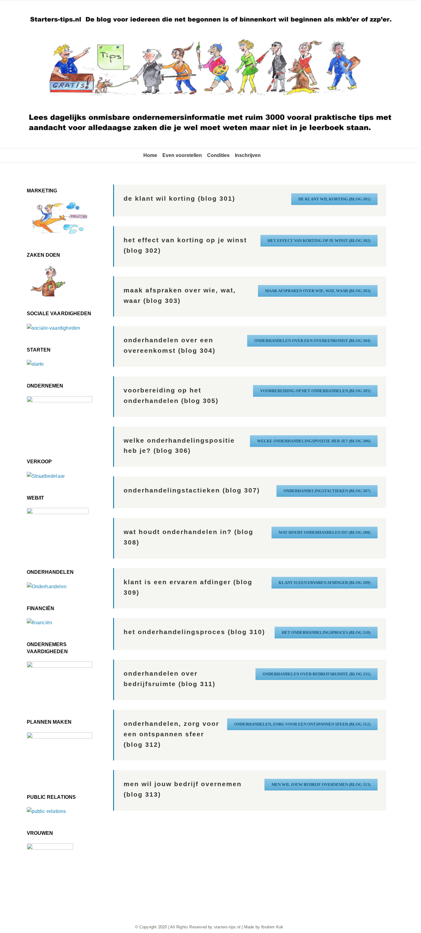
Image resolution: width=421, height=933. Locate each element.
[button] (268, 155)
